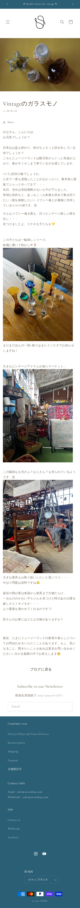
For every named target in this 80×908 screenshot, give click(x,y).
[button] (7, 22)
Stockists (13, 837)
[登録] (67, 706)
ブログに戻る (41, 669)
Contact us (14, 820)
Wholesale (14, 828)
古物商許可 (15, 769)
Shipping (13, 751)
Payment (13, 760)
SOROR (44, 901)
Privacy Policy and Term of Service (28, 734)
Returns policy (16, 742)
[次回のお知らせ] (73, 4)
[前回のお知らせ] (7, 4)
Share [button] (10, 122)
